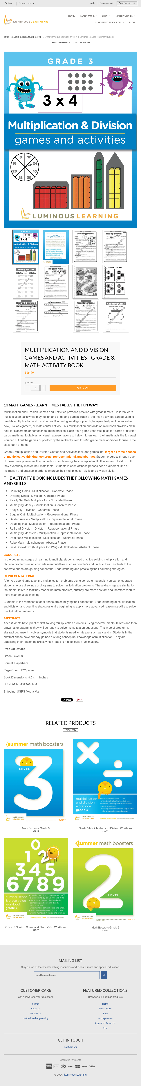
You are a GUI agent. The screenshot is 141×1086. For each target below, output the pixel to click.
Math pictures (124, 16)
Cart (128, 3)
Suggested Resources (108, 22)
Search (35, 1004)
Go (104, 975)
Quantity (29, 383)
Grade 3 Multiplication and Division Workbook (105, 828)
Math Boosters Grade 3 (36, 828)
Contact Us (35, 1013)
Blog (132, 22)
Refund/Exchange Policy (36, 1018)
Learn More (87, 16)
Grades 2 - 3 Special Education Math (26, 37)
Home (71, 16)
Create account (106, 3)
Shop (105, 16)
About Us (35, 1008)
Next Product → (82, 43)
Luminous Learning (75, 1074)
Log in (92, 3)
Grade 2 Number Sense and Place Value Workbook (35, 927)
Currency (22, 3)
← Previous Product (61, 43)
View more (71, 730)
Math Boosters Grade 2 (105, 927)
